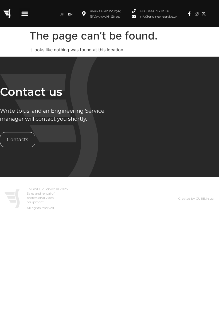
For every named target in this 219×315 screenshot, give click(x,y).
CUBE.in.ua (205, 198)
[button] (24, 13)
